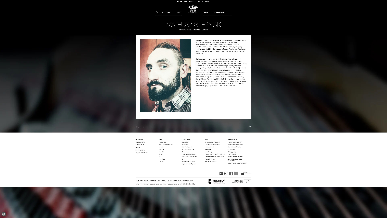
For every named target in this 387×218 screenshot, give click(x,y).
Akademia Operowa (188, 154)
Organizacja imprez (234, 147)
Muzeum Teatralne (188, 149)
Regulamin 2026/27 (142, 153)
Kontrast (178, 1)
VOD (199, 1)
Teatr (206, 12)
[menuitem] (157, 12)
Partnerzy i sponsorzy (234, 142)
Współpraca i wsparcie (235, 144)
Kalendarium (140, 144)
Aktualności (162, 142)
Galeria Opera (186, 147)
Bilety (179, 12)
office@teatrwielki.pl (189, 184)
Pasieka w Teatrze (210, 161)
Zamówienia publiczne (235, 156)
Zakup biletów (140, 150)
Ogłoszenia (231, 149)
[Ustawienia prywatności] (4, 214)
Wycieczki (185, 144)
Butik (185, 1)
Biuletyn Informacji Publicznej (237, 163)
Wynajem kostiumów (188, 161)
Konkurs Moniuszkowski (189, 156)
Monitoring (208, 152)
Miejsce (161, 149)
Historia (161, 152)
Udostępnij (141, 127)
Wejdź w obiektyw (211, 159)
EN (181, 1)
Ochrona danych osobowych (214, 156)
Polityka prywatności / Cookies (215, 154)
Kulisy (160, 154)
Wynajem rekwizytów (188, 164)
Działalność (219, 12)
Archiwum (185, 152)
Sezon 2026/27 (140, 142)
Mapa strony (209, 147)
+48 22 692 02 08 (154, 184)
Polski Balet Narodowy (166, 144)
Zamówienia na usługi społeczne (235, 159)
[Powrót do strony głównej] (193, 8)
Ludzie (161, 147)
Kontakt (161, 161)
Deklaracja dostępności (212, 144)
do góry (250, 126)
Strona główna (157, 12)
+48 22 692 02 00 (172, 184)
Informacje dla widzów (212, 142)
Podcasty (162, 159)
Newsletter (192, 1)
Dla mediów (205, 1)
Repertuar (166, 12)
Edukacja (185, 142)
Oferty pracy (232, 152)
